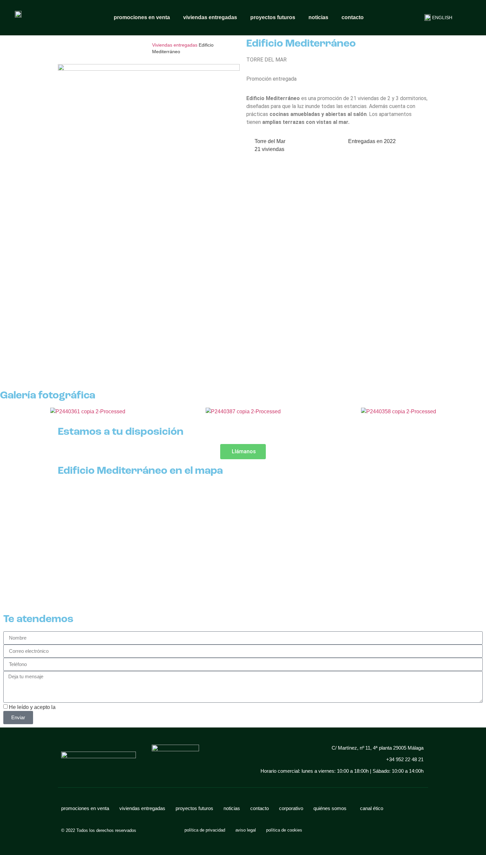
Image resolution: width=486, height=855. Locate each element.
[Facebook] (360, 830)
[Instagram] (349, 830)
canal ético (371, 808)
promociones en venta (142, 17)
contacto (353, 17)
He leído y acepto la (58, 707)
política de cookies (284, 830)
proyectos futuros (272, 17)
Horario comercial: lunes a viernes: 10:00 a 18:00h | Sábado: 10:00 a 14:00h (342, 771)
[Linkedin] (372, 830)
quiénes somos (329, 808)
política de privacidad (82, 707)
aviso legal (245, 830)
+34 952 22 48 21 (405, 759)
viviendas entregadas (210, 17)
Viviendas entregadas (174, 45)
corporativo (291, 808)
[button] (3, 415)
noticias (318, 17)
